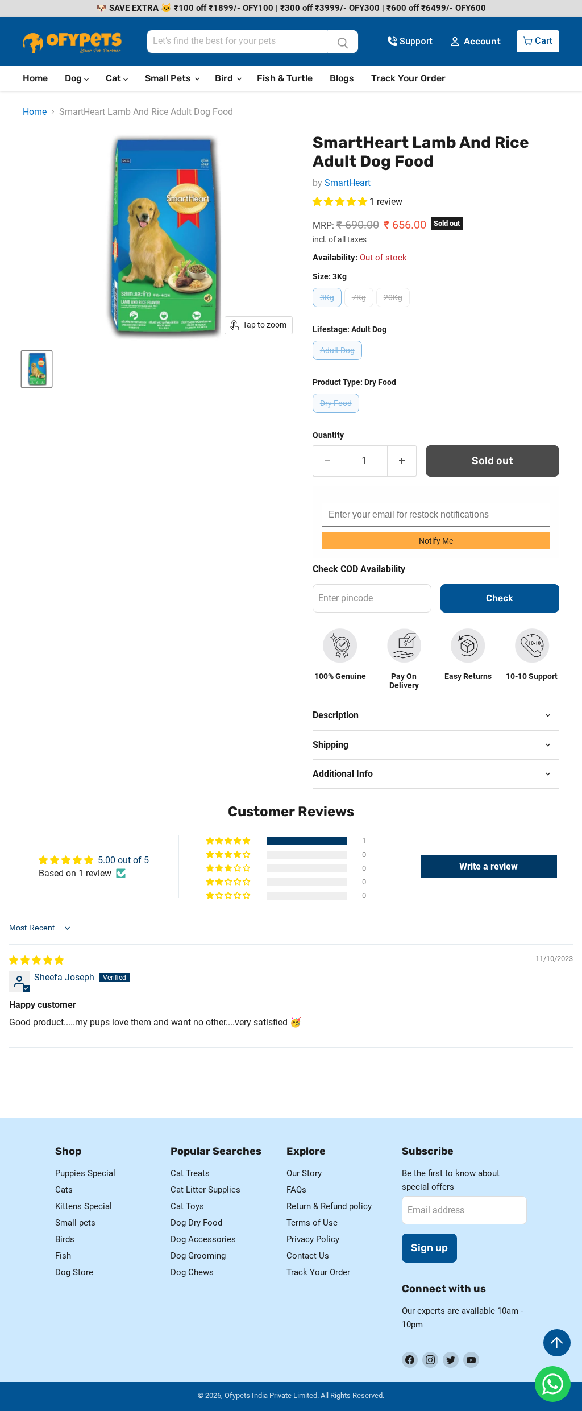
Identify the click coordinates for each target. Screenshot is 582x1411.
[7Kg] (360, 309)
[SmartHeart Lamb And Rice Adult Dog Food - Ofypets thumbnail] (37, 369)
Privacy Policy (312, 1239)
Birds (64, 1239)
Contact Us (307, 1256)
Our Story (304, 1173)
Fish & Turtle (285, 78)
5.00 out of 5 (123, 860)
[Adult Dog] (339, 362)
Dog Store (74, 1272)
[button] (341, 201)
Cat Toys (187, 1206)
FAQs (296, 1190)
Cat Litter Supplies (205, 1190)
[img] (36, 960)
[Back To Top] (557, 1342)
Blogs (342, 78)
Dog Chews (192, 1272)
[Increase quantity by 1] (402, 461)
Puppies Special (85, 1173)
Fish (63, 1256)
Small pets (75, 1223)
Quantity (328, 435)
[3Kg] (328, 309)
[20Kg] (394, 309)
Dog (74, 78)
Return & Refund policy (329, 1206)
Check (499, 598)
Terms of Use (312, 1223)
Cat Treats (190, 1173)
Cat (114, 78)
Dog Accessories (203, 1239)
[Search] (342, 41)
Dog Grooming (198, 1256)
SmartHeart (348, 182)
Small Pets (169, 78)
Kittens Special (83, 1206)
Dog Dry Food (196, 1223)
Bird (225, 78)
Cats (64, 1190)
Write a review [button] (488, 866)
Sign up (429, 1248)
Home (35, 78)
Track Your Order (408, 78)
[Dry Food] (337, 415)
